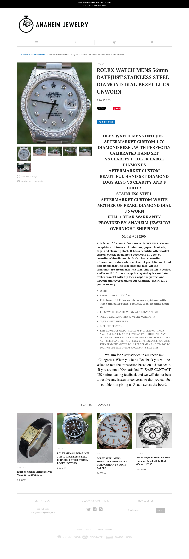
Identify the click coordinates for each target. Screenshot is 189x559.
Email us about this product (30, 181)
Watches (41, 54)
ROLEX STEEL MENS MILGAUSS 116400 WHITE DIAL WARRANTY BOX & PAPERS (112, 463)
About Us (89, 530)
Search (79, 530)
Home (23, 54)
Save (118, 108)
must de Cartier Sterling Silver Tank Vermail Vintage (34, 473)
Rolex (60, 449)
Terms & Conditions (104, 530)
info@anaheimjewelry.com (43, 512)
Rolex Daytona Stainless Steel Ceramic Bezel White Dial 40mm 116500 (153, 461)
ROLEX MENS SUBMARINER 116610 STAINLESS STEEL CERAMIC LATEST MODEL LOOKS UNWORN (73, 458)
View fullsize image (27, 176)
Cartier (21, 467)
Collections (32, 54)
